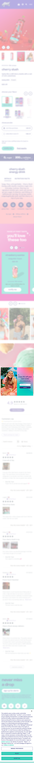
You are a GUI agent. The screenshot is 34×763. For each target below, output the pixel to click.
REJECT (17, 753)
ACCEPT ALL (17, 758)
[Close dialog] (32, 368)
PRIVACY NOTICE (5, 741)
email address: (21, 383)
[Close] (32, 711)
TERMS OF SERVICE (8, 745)
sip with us (25, 387)
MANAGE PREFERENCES (17, 748)
